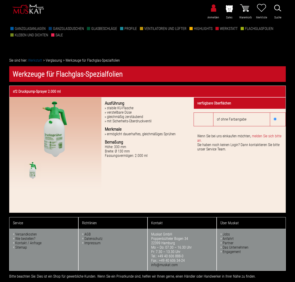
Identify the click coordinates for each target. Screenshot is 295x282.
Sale (59, 35)
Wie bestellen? (25, 238)
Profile (130, 28)
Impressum (92, 243)
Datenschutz (93, 238)
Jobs (226, 234)
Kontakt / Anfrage (28, 243)
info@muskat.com (164, 265)
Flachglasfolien (259, 28)
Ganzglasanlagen (30, 28)
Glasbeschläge (104, 28)
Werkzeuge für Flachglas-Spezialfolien (92, 60)
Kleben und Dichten (31, 35)
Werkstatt (229, 28)
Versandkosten (26, 234)
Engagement (232, 252)
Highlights (203, 28)
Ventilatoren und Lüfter (165, 28)
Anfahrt (228, 238)
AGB (87, 234)
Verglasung (54, 60)
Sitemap (21, 247)
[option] (55, 129)
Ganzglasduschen (68, 28)
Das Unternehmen (235, 247)
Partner (228, 243)
